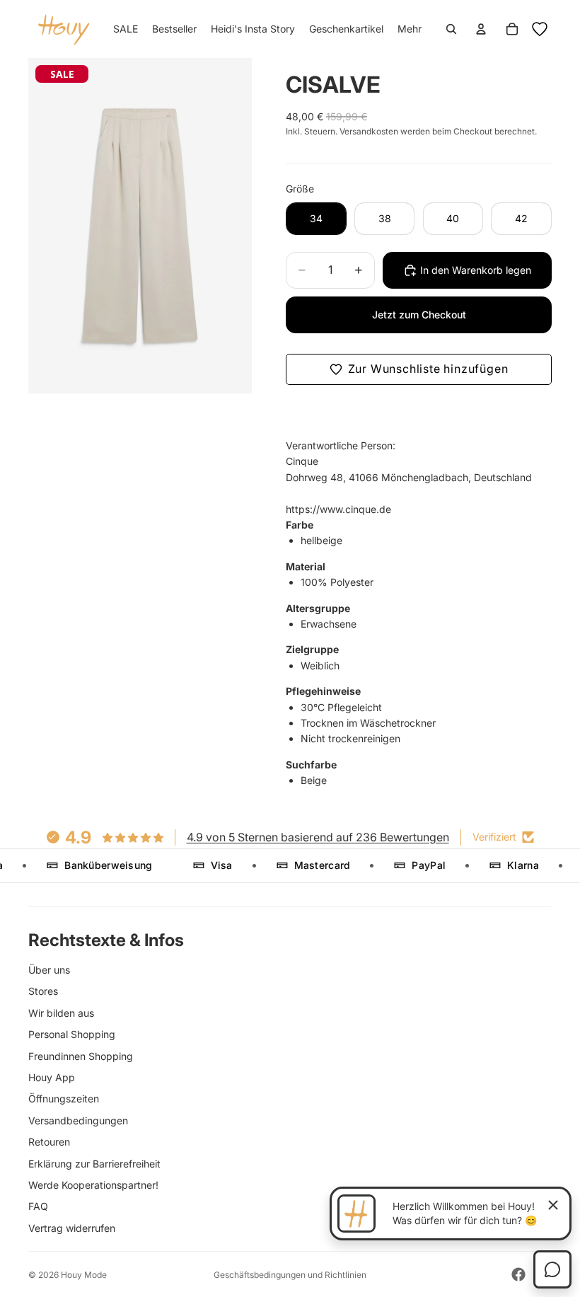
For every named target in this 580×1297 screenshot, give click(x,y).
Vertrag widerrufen (71, 1228)
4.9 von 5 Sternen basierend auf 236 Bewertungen (318, 837)
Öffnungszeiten (63, 1099)
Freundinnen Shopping (80, 1056)
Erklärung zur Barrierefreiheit (94, 1164)
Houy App (51, 1077)
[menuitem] (409, 29)
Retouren (49, 1142)
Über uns (49, 970)
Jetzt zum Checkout (419, 315)
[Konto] (481, 29)
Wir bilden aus (61, 1013)
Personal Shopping (71, 1034)
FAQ (38, 1206)
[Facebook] (518, 1274)
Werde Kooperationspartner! (93, 1185)
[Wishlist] (539, 29)
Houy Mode (84, 1274)
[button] (419, 369)
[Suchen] (451, 29)
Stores (43, 991)
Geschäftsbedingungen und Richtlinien (290, 1274)
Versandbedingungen (78, 1120)
